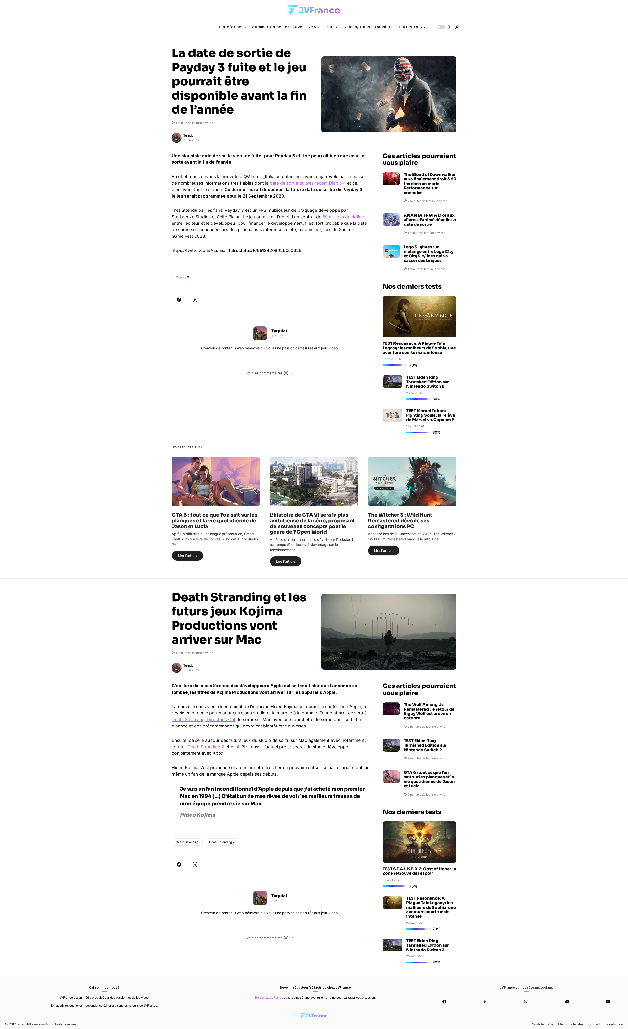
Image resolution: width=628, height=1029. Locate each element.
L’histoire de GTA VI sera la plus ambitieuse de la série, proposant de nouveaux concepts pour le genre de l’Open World (312, 523)
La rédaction (614, 1024)
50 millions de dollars (344, 216)
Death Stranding (187, 842)
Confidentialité (542, 1024)
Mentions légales (570, 1024)
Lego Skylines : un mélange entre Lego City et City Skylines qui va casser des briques (428, 254)
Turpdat (188, 135)
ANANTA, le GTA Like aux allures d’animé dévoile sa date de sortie (430, 220)
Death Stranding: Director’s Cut (203, 719)
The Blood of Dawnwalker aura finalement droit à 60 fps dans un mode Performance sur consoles (430, 183)
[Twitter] (485, 1001)
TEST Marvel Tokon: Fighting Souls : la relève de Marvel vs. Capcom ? (430, 415)
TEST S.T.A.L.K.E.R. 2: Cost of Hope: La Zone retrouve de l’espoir (419, 871)
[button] (443, 27)
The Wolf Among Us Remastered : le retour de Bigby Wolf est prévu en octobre (429, 711)
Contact (594, 1024)
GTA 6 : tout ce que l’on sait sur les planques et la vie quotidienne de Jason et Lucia (214, 520)
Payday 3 (182, 277)
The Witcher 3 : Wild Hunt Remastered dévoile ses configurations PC (400, 520)
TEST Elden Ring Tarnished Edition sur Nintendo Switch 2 (427, 382)
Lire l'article (187, 556)
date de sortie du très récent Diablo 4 (308, 182)
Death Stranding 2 (205, 746)
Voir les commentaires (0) (267, 373)
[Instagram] (526, 1001)
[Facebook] (444, 1001)
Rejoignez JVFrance (269, 997)
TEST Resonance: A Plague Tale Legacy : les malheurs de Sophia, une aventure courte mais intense (419, 348)
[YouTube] (567, 1001)
